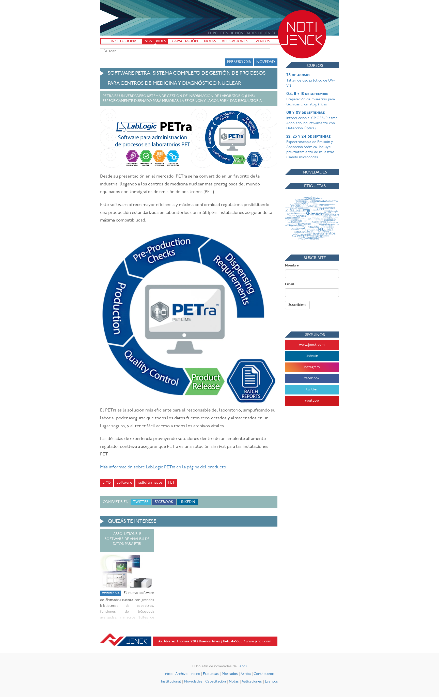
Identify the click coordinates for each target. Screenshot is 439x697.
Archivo (181, 674)
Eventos (262, 41)
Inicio (168, 674)
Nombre (292, 265)
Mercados (230, 674)
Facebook (164, 502)
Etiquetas (211, 674)
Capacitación (185, 41)
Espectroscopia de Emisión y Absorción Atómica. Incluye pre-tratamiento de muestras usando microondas (310, 146)
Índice (195, 674)
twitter (312, 389)
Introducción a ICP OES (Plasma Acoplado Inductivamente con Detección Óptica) (311, 120)
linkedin (312, 356)
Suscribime (297, 305)
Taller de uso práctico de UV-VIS (310, 80)
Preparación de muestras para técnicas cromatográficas (310, 99)
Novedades (155, 41)
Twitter (141, 502)
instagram (312, 367)
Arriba (246, 674)
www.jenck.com (312, 345)
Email (289, 284)
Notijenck (302, 34)
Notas (210, 41)
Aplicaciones (234, 41)
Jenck (242, 666)
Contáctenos (264, 674)
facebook (311, 378)
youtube (312, 401)
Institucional (124, 41)
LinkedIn (187, 502)
